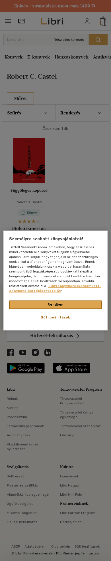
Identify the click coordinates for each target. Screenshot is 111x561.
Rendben (55, 304)
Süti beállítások (55, 317)
